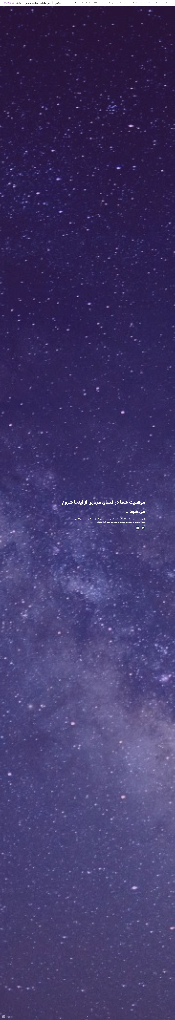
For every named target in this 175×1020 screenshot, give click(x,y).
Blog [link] (167, 3)
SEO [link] (95, 3)
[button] (172, 2)
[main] (102, 505)
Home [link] (77, 3)
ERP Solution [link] (149, 3)
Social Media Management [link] (108, 3)
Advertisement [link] (125, 3)
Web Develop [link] (87, 3)
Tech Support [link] (137, 3)
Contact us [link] (159, 3)
